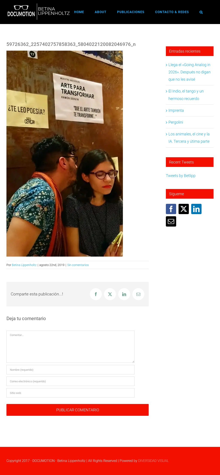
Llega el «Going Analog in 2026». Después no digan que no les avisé (189, 72)
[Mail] (171, 221)
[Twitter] (184, 209)
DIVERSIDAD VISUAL (153, 461)
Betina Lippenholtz (24, 265)
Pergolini (175, 122)
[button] (201, 12)
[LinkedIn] (196, 209)
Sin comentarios (78, 265)
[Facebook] (171, 209)
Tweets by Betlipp (181, 175)
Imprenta (176, 110)
